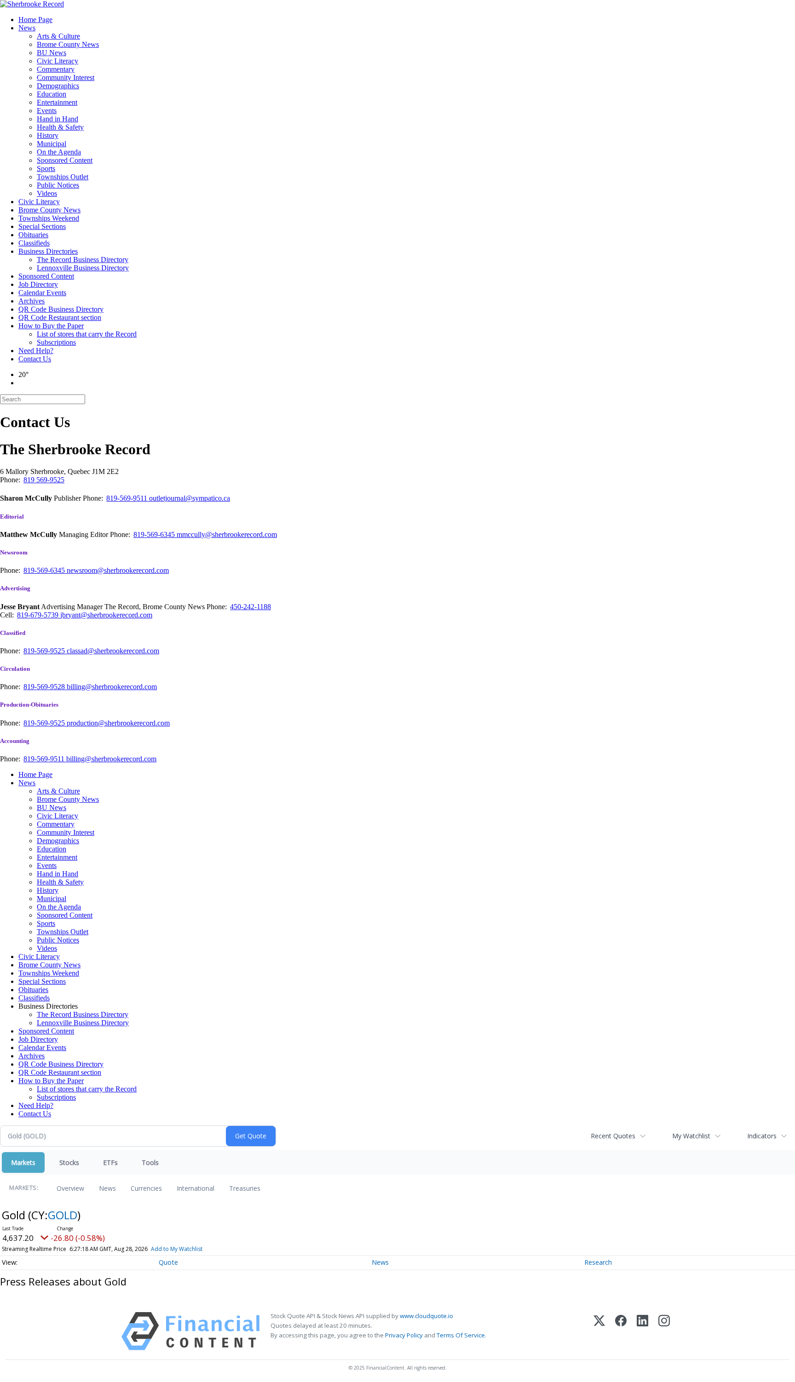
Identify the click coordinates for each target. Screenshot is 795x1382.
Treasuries (244, 1188)
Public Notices (58, 185)
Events (47, 110)
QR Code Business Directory (61, 309)
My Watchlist (691, 1135)
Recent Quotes (613, 1135)
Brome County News (68, 44)
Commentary (56, 69)
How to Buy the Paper (51, 326)
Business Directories (48, 251)
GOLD (62, 1214)
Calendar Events (42, 293)
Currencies (146, 1188)
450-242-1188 (250, 607)
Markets (23, 1162)
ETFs (110, 1162)
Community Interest (65, 77)
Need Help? (35, 350)
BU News (51, 53)
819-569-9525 (45, 651)
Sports (46, 168)
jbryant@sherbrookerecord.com (106, 615)
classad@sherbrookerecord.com (113, 651)
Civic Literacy (57, 61)
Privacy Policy (404, 1335)
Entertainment (57, 102)
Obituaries (33, 235)
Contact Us (34, 359)
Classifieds (34, 243)
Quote (168, 1262)
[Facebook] (620, 1331)
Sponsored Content (64, 160)
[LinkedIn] (642, 1331)
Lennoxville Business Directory (83, 268)
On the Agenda (59, 152)
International (195, 1188)
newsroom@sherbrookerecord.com (118, 570)
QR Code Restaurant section (59, 317)
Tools (150, 1162)
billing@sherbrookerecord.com (112, 687)
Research (598, 1262)
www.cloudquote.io (426, 1316)
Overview (70, 1188)
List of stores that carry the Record (87, 334)
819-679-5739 (38, 615)
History (47, 135)
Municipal (51, 144)
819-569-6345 (155, 534)
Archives (31, 301)
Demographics (58, 86)
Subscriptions (56, 342)
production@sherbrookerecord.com (118, 723)
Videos (47, 193)
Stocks (69, 1162)
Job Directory (38, 284)
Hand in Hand (57, 119)
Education (51, 94)
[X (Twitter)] (599, 1331)
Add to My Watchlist (176, 1249)
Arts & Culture (58, 36)
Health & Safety (60, 127)
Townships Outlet (62, 177)
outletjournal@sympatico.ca (189, 498)
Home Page (35, 19)
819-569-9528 (45, 687)
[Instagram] (664, 1331)
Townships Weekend (48, 218)
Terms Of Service (461, 1335)
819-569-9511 (127, 498)
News (26, 28)
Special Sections (42, 226)
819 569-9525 (43, 480)
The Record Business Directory (82, 259)
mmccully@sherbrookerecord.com (227, 534)
